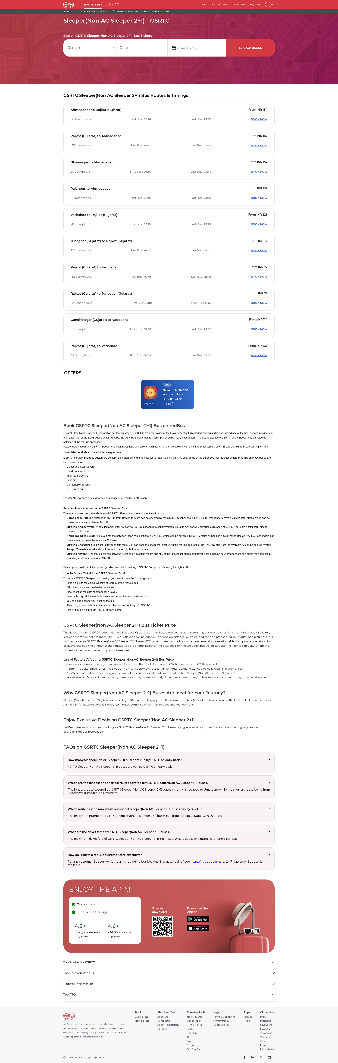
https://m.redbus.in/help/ (208, 861)
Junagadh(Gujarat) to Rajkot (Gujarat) (101, 241)
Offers (190, 1037)
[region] (169, 394)
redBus (120, 1028)
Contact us (163, 1021)
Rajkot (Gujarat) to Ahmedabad (96, 136)
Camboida (266, 1033)
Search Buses (250, 47)
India (263, 1017)
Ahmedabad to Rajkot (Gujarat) (96, 110)
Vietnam (265, 1037)
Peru (263, 1045)
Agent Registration (168, 1025)
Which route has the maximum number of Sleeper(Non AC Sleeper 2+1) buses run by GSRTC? (135, 809)
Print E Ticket (194, 1025)
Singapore (266, 1025)
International (267, 1049)
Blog (189, 1041)
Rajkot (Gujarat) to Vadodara (94, 346)
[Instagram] (269, 1057)
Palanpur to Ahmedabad (91, 189)
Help (204, 4)
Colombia (265, 1041)
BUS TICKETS (93, 4)
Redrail (248, 1021)
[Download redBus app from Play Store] (198, 921)
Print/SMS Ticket (219, 4)
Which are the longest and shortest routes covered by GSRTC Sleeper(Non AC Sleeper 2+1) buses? (138, 783)
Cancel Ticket (238, 4)
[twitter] (261, 1057)
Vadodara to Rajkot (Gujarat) (94, 215)
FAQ (189, 1029)
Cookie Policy (221, 1025)
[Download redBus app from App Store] (198, 930)
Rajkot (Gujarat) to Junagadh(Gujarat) (101, 294)
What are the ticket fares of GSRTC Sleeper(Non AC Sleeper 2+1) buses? (119, 832)
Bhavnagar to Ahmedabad (92, 162)
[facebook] (244, 1057)
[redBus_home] (72, 4)
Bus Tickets (141, 1017)
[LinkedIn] (252, 1057)
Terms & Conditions (224, 1017)
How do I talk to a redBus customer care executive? (105, 855)
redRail (112, 4)
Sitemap (192, 1033)
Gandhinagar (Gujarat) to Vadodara (99, 320)
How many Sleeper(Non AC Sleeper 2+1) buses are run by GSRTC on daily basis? (125, 760)
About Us (162, 1017)
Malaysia (265, 1029)
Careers (162, 1029)
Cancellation (194, 1021)
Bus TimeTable (195, 1049)
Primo (190, 1045)
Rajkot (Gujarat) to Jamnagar (94, 267)
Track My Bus (194, 1017)
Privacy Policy (221, 1021)
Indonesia (265, 1021)
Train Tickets (142, 1021)
